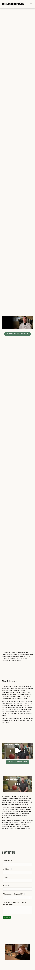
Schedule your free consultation (17, 334)
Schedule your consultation (17, 762)
